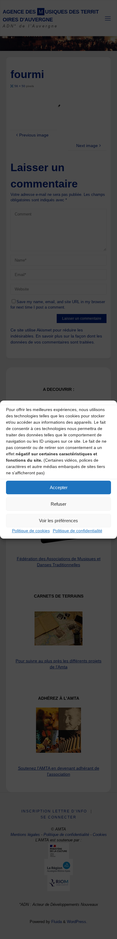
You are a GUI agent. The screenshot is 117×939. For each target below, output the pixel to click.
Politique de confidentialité (77, 530)
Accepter (59, 487)
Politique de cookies (31, 530)
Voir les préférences (58, 520)
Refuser (58, 504)
